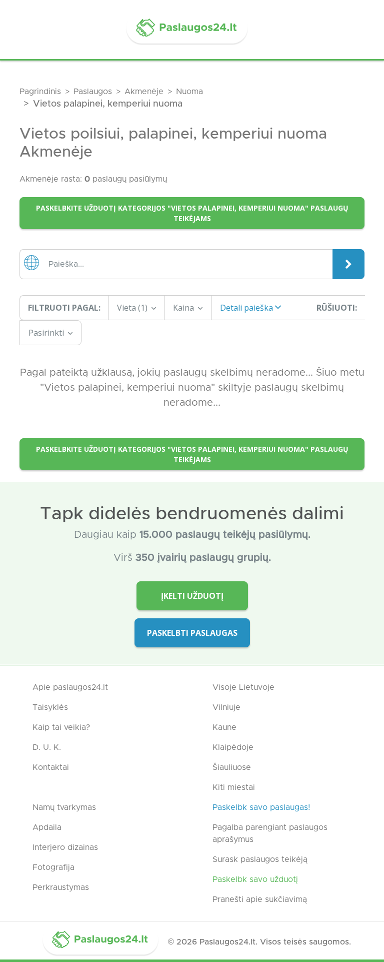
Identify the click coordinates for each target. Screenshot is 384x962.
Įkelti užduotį (192, 595)
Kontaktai (50, 767)
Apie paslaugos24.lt (70, 687)
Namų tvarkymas (64, 807)
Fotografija (53, 867)
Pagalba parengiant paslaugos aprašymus (270, 833)
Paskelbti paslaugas (192, 632)
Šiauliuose (231, 767)
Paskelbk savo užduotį (255, 879)
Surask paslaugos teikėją (260, 859)
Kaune (224, 727)
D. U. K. (46, 747)
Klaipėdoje (233, 747)
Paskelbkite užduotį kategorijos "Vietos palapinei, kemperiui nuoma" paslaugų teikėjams (192, 213)
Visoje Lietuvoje (243, 687)
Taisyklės (50, 707)
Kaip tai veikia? (61, 727)
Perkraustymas (60, 887)
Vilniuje (226, 707)
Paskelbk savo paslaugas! (261, 807)
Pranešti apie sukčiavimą (259, 899)
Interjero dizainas (65, 847)
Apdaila (47, 827)
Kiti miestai (233, 787)
